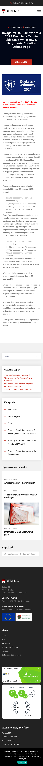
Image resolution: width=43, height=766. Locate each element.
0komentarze (30, 27)
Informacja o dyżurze (12, 387)
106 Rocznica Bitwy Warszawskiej (18, 389)
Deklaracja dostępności (11, 655)
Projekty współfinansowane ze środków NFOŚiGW (22, 443)
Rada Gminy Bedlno (10, 647)
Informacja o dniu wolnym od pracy (18, 384)
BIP (3, 639)
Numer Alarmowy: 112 (11, 744)
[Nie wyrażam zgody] (40, 757)
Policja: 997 (6, 733)
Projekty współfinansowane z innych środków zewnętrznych (22, 432)
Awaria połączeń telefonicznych (17, 375)
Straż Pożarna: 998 (9, 737)
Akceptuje (22, 762)
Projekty (11, 423)
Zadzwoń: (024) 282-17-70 (23, 3)
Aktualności (15, 27)
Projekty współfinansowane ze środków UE (22, 453)
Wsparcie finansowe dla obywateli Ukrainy (20, 554)
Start (4, 636)
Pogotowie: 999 (8, 740)
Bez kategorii (14, 417)
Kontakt (5, 651)
